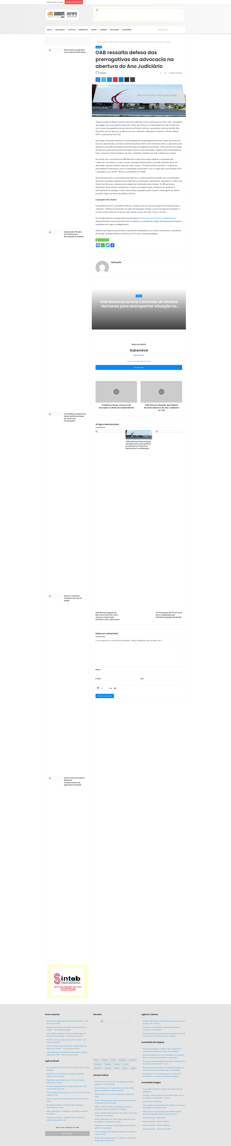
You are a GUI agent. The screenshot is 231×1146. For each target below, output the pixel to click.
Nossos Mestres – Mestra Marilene (156, 1125)
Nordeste (108, 1068)
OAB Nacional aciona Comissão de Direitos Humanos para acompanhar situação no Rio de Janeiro (139, 306)
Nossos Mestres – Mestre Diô (154, 1118)
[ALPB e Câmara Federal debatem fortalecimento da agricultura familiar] (55, 867)
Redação (103, 73)
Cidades (103, 30)
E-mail (99, 679)
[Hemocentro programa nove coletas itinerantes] (55, 139)
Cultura (113, 1060)
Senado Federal (100, 1075)
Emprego (108, 1064)
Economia (126, 30)
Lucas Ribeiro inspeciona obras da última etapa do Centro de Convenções (75, 417)
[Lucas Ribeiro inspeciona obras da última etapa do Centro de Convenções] (55, 503)
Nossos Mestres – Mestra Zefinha (156, 1121)
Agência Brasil (52, 1061)
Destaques (60, 30)
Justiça (105, 42)
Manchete (83, 30)
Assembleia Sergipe (151, 1082)
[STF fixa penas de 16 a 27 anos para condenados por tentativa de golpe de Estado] (169, 520)
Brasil (96, 1060)
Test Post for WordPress (152, 1101)
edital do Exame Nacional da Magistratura (158, 218)
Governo (117, 1064)
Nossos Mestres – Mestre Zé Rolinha (157, 1129)
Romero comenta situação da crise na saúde (73, 598)
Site (142, 679)
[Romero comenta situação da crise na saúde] (55, 685)
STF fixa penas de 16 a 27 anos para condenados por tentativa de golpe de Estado (169, 614)
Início (49, 30)
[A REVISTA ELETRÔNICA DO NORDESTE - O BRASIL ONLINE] (62, 14)
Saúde (94, 30)
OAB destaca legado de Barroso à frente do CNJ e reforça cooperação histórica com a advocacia (107, 616)
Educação (114, 30)
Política (71, 30)
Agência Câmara (149, 1014)
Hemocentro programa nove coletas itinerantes (75, 51)
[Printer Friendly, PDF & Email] (102, 239)
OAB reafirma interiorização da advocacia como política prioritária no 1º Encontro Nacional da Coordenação (138, 445)
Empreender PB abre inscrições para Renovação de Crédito (74, 234)
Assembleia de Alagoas (152, 1042)
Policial (116, 1068)
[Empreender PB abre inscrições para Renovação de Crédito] (55, 321)
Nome (98, 670)
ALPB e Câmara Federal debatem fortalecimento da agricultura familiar (74, 781)
